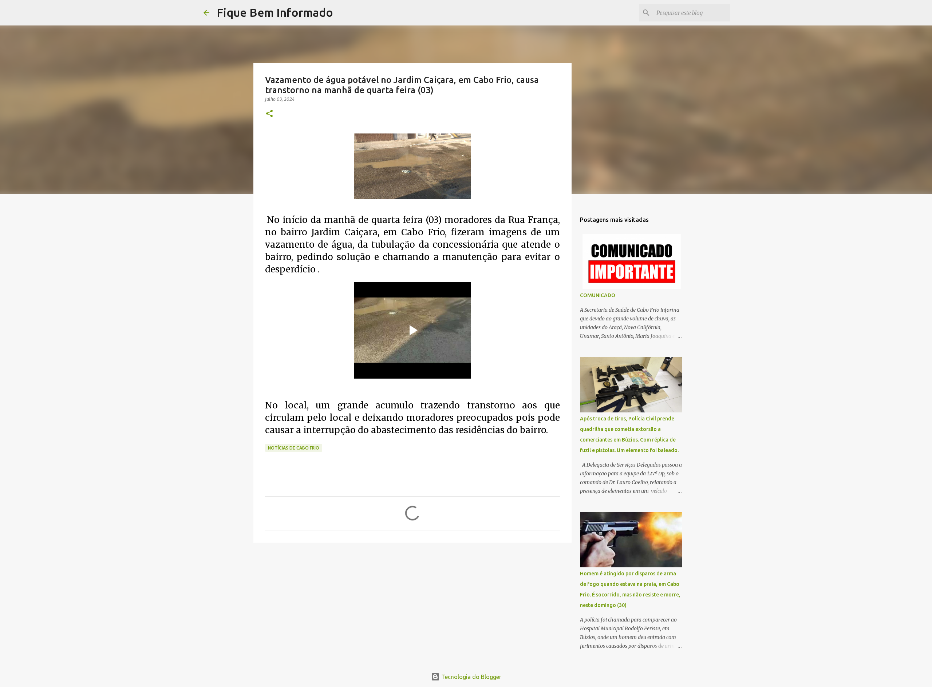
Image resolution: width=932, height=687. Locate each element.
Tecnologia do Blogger (470, 677)
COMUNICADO (597, 295)
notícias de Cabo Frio (293, 448)
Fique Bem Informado (275, 12)
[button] (269, 114)
